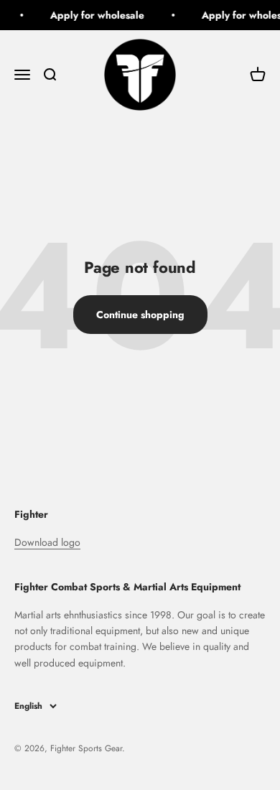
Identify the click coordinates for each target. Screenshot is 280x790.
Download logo (47, 542)
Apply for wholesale (97, 15)
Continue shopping (140, 314)
